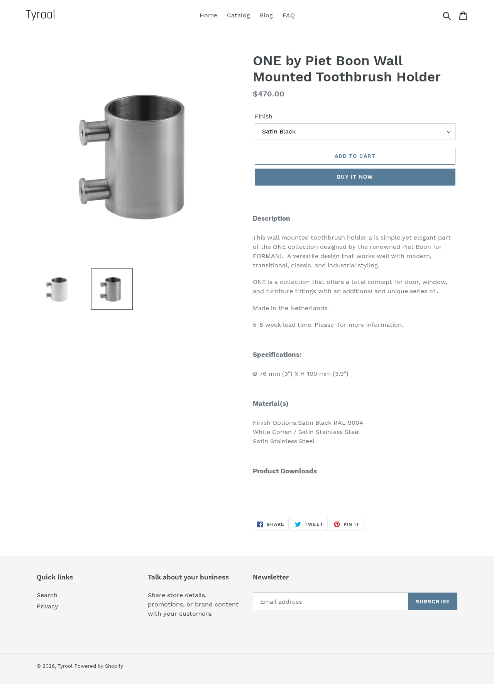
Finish (263, 116)
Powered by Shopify (98, 666)
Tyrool (65, 666)
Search (47, 595)
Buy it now (355, 177)
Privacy (47, 606)
